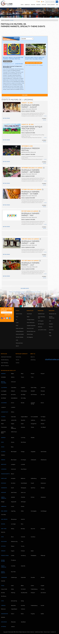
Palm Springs (24, 391)
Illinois (3, 451)
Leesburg (33, 420)
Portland (23, 550)
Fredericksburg (34, 589)
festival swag (30, 334)
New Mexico (4, 519)
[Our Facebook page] (2, 318)
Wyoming (3, 626)
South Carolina (3, 566)
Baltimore (23, 478)
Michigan (3, 483)
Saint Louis (23, 492)
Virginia (3, 605)
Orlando (42, 423)
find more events (25, 288)
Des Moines (23, 442)
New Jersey (4, 511)
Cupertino (23, 387)
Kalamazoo (43, 483)
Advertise (40, 326)
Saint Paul (33, 487)
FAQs (50, 335)
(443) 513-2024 (19, 63)
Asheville (13, 497)
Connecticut (4, 412)
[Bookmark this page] (10, 318)
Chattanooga (14, 577)
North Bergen (43, 511)
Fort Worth (23, 589)
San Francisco (34, 394)
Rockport (33, 592)
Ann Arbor (13, 483)
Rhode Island (3, 561)
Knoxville (33, 577)
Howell (32, 483)
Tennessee (4, 577)
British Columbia (3, 382)
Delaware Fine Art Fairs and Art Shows (17, 291)
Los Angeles (3, 391)
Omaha (22, 506)
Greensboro (43, 497)
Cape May (13, 511)
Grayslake (33, 451)
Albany (12, 528)
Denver (42, 402)
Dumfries (23, 605)
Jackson (13, 626)
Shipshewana (43, 459)
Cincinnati (23, 536)
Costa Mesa (13, 387)
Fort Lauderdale (34, 416)
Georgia (3, 437)
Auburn (12, 613)
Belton (22, 585)
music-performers (30, 322)
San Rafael (3, 398)
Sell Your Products (5, 365)
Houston (42, 589)
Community (18, 356)
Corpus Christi (4, 589)
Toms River (3, 514)
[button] (44, 167)
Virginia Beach (14, 609)
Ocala (22, 423)
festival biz (44, 4)
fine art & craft (30, 328)
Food (17, 325)
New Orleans (23, 469)
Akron (12, 536)
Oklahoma (4, 541)
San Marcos (3, 596)
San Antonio (43, 592)
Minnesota (4, 487)
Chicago (22, 451)
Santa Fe (23, 519)
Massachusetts (4, 473)
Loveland (13, 407)
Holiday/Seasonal (19, 331)
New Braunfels (24, 592)
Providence (13, 560)
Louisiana (3, 469)
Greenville (23, 565)
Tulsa (22, 541)
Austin (12, 585)
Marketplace (27, 4)
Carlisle (12, 555)
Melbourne (43, 420)
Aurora (12, 402)
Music (17, 316)
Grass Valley (33, 387)
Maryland (4, 478)
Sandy (22, 600)
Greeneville (23, 577)
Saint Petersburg (13, 428)
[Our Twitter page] (7, 318)
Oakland (13, 391)
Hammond (13, 469)
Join (50, 320)
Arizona (3, 373)
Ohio (2, 536)
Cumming (23, 437)
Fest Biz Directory (5, 359)
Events (17, 310)
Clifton (22, 511)
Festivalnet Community (22, 353)
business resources (31, 331)
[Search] (57, 2)
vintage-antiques (30, 319)
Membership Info (52, 313)
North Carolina (3, 498)
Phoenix (32, 373)
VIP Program (40, 320)
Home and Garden (20, 334)
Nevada (3, 524)
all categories (30, 337)
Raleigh (2, 501)
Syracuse (3, 532)
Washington (4, 613)
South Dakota (3, 572)
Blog (57, 4)
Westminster (43, 478)
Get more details (6, 118)
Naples (12, 423)
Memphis (43, 577)
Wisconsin (4, 621)
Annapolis (13, 478)
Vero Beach (43, 427)
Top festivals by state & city (8, 370)
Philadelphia (33, 555)
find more (24, 95)
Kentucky (3, 464)
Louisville (23, 464)
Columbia (13, 565)
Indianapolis (33, 459)
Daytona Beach (24, 416)
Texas (2, 585)
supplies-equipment (31, 325)
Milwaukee (13, 621)
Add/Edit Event (41, 313)
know (41, 65)
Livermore (43, 387)
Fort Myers (43, 416)
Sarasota (23, 427)
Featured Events (19, 343)
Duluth (12, 487)
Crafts (17, 322)
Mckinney (13, 592)
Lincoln (12, 506)
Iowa (2, 442)
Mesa (22, 373)
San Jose (43, 394)
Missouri (3, 492)
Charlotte (23, 497)
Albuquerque (14, 519)
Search (17, 345)
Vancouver (13, 381)
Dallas (12, 589)
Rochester (43, 528)
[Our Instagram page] (4, 318)
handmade (29, 313)
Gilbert (12, 373)
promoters (33, 4)
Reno (22, 524)
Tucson (22, 377)
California (4, 387)
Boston (12, 473)
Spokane (3, 617)
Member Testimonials (51, 317)
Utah (2, 600)
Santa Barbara (14, 398)
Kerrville (3, 592)
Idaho (2, 446)
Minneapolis (23, 487)
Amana (12, 442)
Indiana (3, 459)
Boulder (22, 402)
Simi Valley (23, 398)
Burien (22, 613)
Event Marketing (4, 362)
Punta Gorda (4, 427)
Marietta (32, 437)
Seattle (42, 613)
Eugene (12, 550)
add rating (44, 141)
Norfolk (42, 605)
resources (38, 4)
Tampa (32, 427)
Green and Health (19, 328)
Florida (3, 416)
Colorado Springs (33, 403)
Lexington (13, 464)
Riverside (43, 391)
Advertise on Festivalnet (6, 356)
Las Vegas (13, 524)
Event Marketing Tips (41, 317)
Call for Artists (19, 313)
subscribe (7, 314)
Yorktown (23, 609)
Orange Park (33, 423)
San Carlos (13, 394)
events (22, 4)
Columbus (33, 536)
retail (28, 316)
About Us (32, 353)
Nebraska (3, 506)
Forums (17, 359)
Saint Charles (43, 451)
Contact (17, 362)
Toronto (22, 546)
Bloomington (14, 451)
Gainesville (3, 420)
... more (44, 115)
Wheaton (3, 455)
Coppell (42, 585)
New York (3, 528)
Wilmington (23, 501)
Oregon (3, 550)
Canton (32, 585)
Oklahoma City (14, 541)
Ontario (3, 546)
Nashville (3, 581)
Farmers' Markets (19, 337)
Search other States (6, 97)
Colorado (4, 402)
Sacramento (3, 394)
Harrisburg (23, 555)
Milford (12, 412)
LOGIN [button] (39, 1)
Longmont (3, 407)
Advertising (33, 359)
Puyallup (33, 613)
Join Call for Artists (42, 329)
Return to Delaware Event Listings (33, 291)
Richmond (3, 609)
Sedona (12, 377)
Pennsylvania (4, 555)
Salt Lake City (14, 600)
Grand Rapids (24, 483)
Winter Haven (14, 431)
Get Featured (40, 323)
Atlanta (12, 437)
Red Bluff (33, 391)
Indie (17, 340)
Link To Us (51, 329)
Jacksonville (13, 420)
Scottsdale (3, 377)
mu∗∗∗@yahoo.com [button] (8, 63)
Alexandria (13, 605)
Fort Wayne (23, 459)
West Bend (23, 621)
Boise (12, 446)
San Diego (23, 394)
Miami (2, 423)
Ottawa (12, 546)
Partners (51, 326)
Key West (23, 420)
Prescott (42, 373)
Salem (32, 550)
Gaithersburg (33, 478)
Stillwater (43, 487)
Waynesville (13, 501)
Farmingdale (33, 511)
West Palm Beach (3, 432)
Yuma (32, 377)
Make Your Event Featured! (33, 62)
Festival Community (51, 4)
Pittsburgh (43, 555)
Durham (32, 497)
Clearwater (13, 416)
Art (16, 319)
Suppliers (51, 323)
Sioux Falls (13, 571)
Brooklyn (23, 528)
